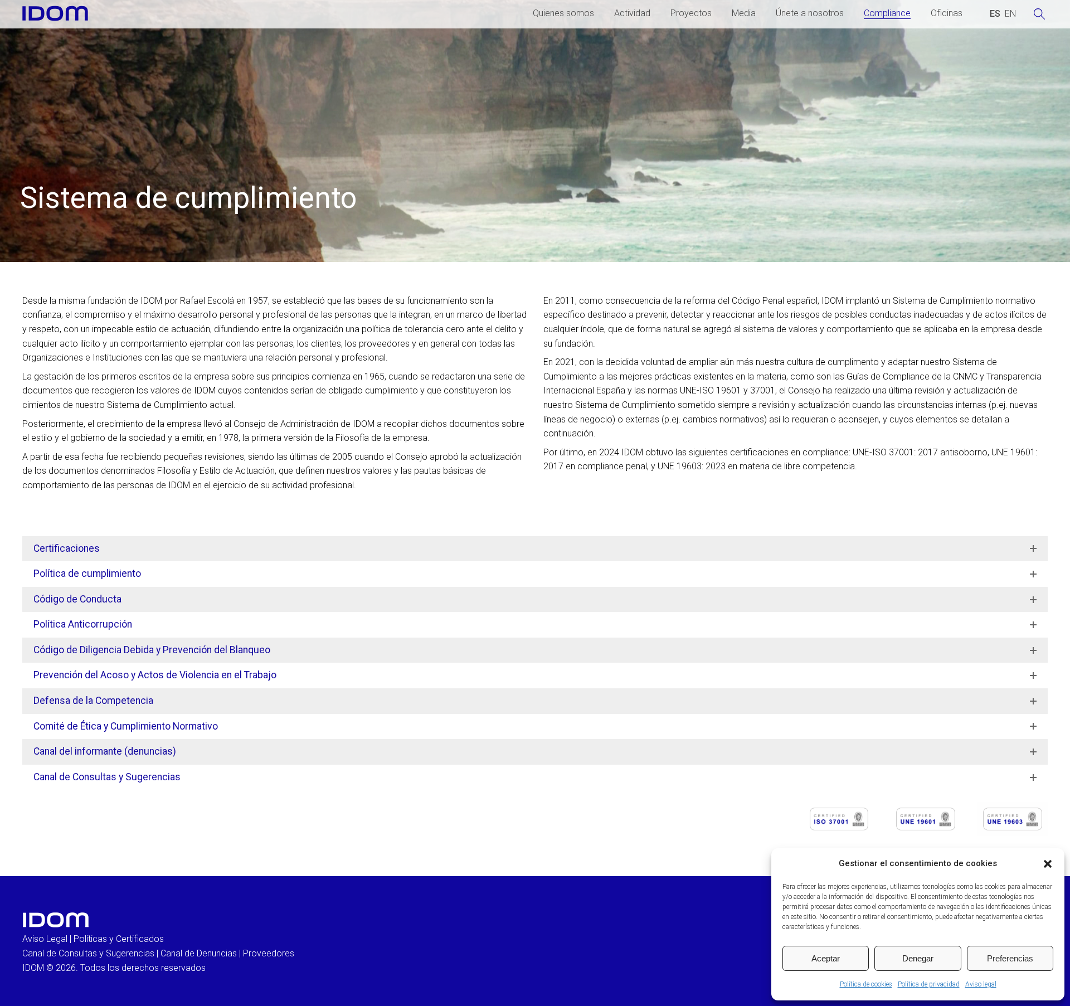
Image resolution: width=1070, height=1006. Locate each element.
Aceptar (825, 958)
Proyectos (691, 13)
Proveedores (268, 953)
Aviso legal (980, 984)
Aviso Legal (44, 939)
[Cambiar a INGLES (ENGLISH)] (1010, 14)
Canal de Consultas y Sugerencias (88, 953)
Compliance (887, 13)
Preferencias (1010, 958)
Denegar (917, 958)
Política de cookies (866, 984)
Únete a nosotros (810, 13)
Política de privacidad (929, 984)
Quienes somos (563, 13)
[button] (1047, 863)
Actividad (632, 13)
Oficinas (946, 13)
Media (744, 13)
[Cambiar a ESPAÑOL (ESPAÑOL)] (995, 14)
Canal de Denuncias (198, 953)
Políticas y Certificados (119, 939)
